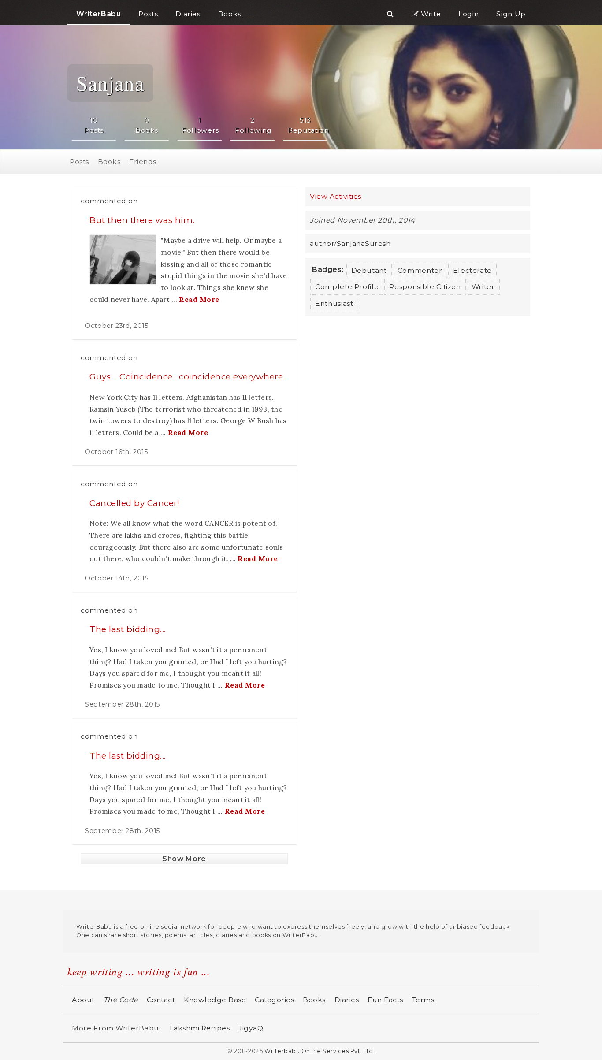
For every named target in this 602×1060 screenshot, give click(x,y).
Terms (423, 1000)
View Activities (335, 196)
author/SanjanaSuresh (350, 243)
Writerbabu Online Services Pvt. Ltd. (319, 1051)
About (83, 1000)
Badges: (328, 269)
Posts (79, 161)
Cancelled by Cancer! (134, 503)
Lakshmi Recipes (200, 1028)
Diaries (346, 1000)
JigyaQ (250, 1028)
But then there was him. (142, 220)
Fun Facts (385, 1000)
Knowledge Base (215, 1000)
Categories (274, 1000)
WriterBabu (98, 14)
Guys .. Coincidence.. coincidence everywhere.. (188, 377)
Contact (161, 1000)
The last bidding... (127, 629)
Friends (142, 161)
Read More (199, 299)
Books (109, 161)
